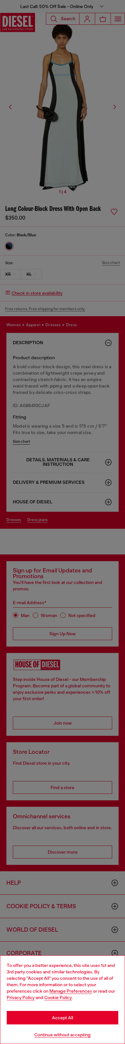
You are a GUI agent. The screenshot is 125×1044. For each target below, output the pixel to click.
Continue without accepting (62, 1034)
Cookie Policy (58, 997)
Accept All (62, 1017)
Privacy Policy (21, 997)
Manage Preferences (70, 991)
